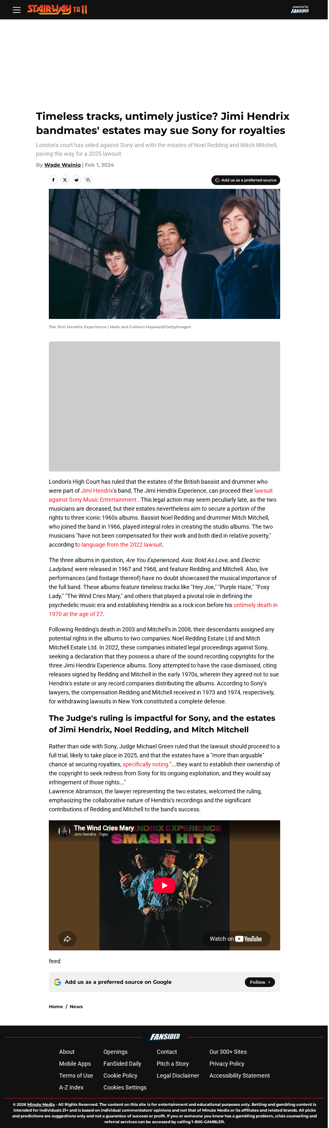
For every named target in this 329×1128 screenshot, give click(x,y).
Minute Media (41, 1104)
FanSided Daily (122, 1063)
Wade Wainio (62, 165)
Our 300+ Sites (228, 1051)
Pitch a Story (173, 1063)
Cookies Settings (125, 1087)
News (76, 1006)
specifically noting (145, 764)
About (67, 1051)
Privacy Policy (227, 1063)
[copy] (88, 179)
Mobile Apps (75, 1063)
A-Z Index (71, 1087)
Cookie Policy (120, 1075)
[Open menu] (17, 9)
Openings (115, 1051)
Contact (167, 1051)
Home (56, 1006)
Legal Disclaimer (178, 1075)
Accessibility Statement (239, 1075)
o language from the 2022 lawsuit (119, 544)
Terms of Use (76, 1075)
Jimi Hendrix (97, 490)
